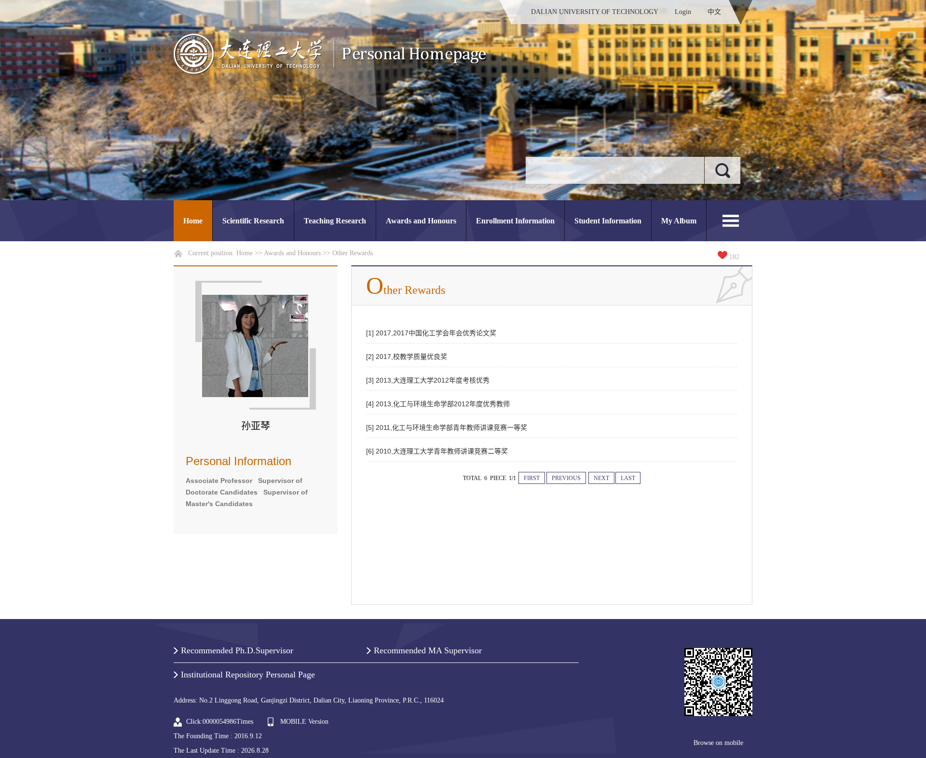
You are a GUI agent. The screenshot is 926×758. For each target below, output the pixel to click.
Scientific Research (253, 221)
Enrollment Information (515, 221)
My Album (678, 221)
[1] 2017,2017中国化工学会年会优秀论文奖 (431, 333)
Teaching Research (335, 221)
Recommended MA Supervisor (428, 650)
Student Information (607, 221)
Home (193, 221)
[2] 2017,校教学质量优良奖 (406, 356)
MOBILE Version (304, 721)
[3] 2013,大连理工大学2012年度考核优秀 (428, 380)
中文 (714, 11)
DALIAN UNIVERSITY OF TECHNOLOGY (594, 11)
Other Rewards (352, 253)
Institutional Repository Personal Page (248, 674)
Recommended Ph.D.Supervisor (237, 650)
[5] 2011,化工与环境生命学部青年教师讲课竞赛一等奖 (446, 427)
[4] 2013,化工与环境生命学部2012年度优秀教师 (438, 404)
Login (683, 11)
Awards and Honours (421, 221)
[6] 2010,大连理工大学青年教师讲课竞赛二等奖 (437, 451)
